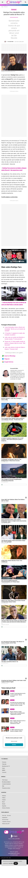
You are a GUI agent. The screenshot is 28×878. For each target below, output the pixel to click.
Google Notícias (8, 362)
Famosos (6, 6)
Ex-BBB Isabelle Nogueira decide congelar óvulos (16, 730)
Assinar (14, 744)
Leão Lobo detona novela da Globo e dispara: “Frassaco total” (15, 348)
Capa (2, 6)
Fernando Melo (10, 41)
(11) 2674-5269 (14, 855)
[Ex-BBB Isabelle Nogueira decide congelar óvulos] (5, 729)
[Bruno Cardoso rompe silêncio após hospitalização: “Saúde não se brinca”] (5, 710)
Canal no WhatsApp (9, 356)
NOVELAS (3, 776)
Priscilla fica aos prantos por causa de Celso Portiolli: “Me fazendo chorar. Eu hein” (17, 704)
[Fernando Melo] (5, 41)
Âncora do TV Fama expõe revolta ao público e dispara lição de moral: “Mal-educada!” (15, 343)
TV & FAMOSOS (4, 758)
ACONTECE (3, 792)
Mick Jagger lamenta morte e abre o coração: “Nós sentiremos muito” (17, 722)
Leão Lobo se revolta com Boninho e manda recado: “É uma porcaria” (15, 338)
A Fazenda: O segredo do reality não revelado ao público (15, 334)
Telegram (7, 359)
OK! (16, 863)
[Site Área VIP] (14, 2)
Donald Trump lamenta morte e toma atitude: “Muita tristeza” (17, 695)
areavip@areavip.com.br (14, 853)
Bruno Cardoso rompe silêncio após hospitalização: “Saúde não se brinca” (17, 713)
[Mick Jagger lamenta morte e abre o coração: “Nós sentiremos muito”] (5, 719)
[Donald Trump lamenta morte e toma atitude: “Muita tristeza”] (5, 692)
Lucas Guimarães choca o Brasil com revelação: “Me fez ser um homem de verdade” (15, 329)
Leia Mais (11, 863)
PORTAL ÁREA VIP (5, 812)
